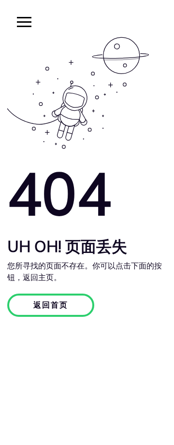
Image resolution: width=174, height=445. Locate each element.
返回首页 (50, 305)
